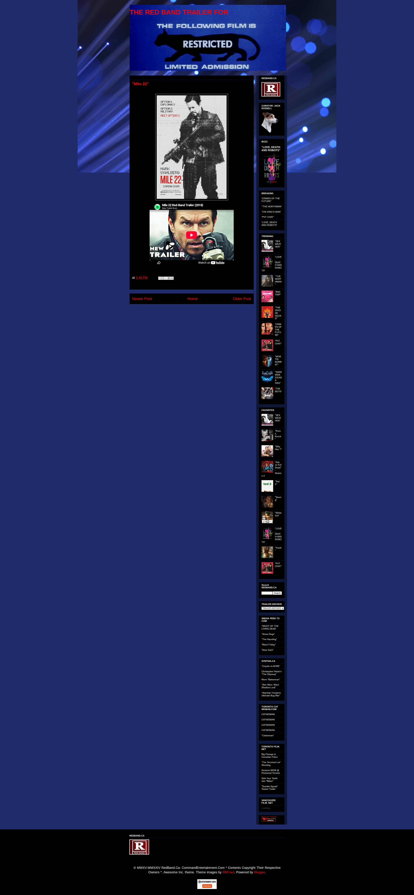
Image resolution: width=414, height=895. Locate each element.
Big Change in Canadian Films (269, 755)
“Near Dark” (267, 650)
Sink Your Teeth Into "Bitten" (269, 779)
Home (192, 299)
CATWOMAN (268, 714)
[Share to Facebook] (169, 278)
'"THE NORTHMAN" (271, 206)
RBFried (228, 872)
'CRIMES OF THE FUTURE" (270, 199)
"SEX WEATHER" (278, 244)
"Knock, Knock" (278, 435)
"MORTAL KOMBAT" (278, 360)
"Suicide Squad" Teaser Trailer (269, 787)
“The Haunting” (269, 639)
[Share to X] (166, 278)
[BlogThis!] (162, 278)
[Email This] (159, 278)
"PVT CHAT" (267, 217)
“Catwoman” (267, 735)
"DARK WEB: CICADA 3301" (278, 377)
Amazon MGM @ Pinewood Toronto (270, 771)
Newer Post (142, 299)
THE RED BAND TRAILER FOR (179, 12)
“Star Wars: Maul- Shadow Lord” (270, 686)
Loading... (266, 808)
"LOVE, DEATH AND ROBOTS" (270, 149)
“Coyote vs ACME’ (270, 666)
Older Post (242, 299)
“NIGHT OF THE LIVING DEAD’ (269, 627)
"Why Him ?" (278, 448)
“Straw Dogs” (268, 634)
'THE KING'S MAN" (271, 211)
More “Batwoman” (270, 679)
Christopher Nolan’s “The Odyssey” (271, 672)
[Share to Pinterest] (172, 278)
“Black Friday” (268, 644)
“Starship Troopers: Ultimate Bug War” (271, 694)
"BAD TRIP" (278, 293)
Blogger (259, 872)
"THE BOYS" (278, 390)
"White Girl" (278, 514)
